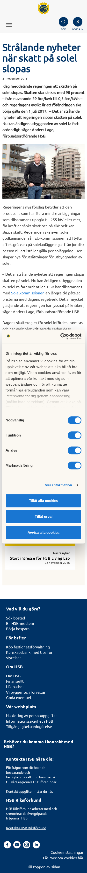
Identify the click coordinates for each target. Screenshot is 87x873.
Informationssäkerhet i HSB (29, 720)
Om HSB (13, 675)
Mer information (58, 485)
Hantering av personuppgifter (31, 715)
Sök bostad (15, 617)
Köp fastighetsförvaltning (28, 646)
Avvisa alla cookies (43, 532)
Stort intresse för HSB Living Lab (40, 557)
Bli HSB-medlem (20, 623)
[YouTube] (17, 846)
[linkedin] (36, 846)
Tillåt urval (43, 516)
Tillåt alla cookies (43, 501)
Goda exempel (18, 697)
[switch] (74, 435)
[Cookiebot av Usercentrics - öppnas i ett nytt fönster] (61, 336)
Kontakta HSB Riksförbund (26, 828)
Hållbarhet (15, 686)
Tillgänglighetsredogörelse (29, 726)
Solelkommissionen (28, 292)
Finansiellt (15, 681)
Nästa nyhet (61, 553)
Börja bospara (17, 628)
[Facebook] (8, 846)
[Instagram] (27, 846)
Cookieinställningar (67, 852)
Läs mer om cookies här (63, 857)
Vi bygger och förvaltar (25, 692)
